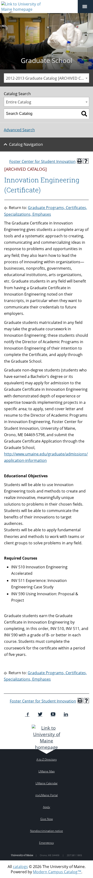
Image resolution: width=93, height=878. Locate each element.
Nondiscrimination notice (46, 831)
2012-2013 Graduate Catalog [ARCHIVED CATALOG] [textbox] (47, 78)
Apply (46, 807)
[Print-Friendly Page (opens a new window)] (79, 161)
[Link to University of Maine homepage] (46, 737)
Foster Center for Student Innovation (42, 161)
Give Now (46, 819)
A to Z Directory (46, 759)
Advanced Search (19, 129)
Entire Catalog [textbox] (18, 102)
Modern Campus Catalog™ (57, 871)
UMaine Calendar (47, 783)
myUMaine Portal (46, 795)
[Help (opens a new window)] (85, 161)
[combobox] (46, 78)
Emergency (46, 843)
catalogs (20, 866)
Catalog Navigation (26, 144)
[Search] (84, 113)
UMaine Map (46, 771)
